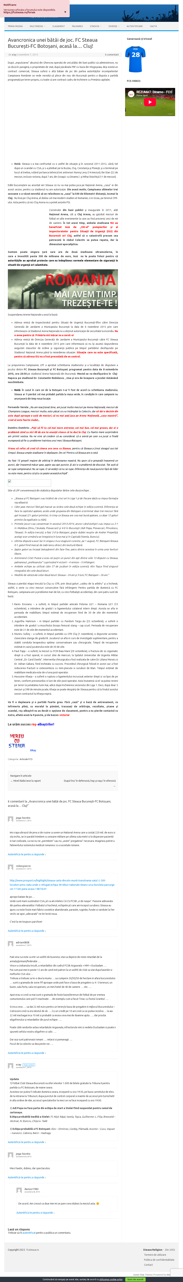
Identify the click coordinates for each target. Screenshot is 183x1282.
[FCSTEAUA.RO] (91, 21)
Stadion (94, 26)
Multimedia (36, 26)
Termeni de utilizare (155, 1254)
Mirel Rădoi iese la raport (25, 780)
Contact (148, 1264)
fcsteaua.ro (32, 1249)
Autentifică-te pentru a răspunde (26, 854)
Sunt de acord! (135, 1279)
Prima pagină (15, 26)
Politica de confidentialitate (159, 1259)
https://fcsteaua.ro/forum (19, 12)
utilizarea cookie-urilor (110, 1279)
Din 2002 (170, 1249)
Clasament (58, 26)
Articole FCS (26, 759)
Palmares (77, 26)
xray (14, 54)
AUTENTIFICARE (135, 26)
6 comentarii (112, 54)
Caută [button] (153, 26)
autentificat (29, 1232)
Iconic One (138, 1274)
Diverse (113, 26)
